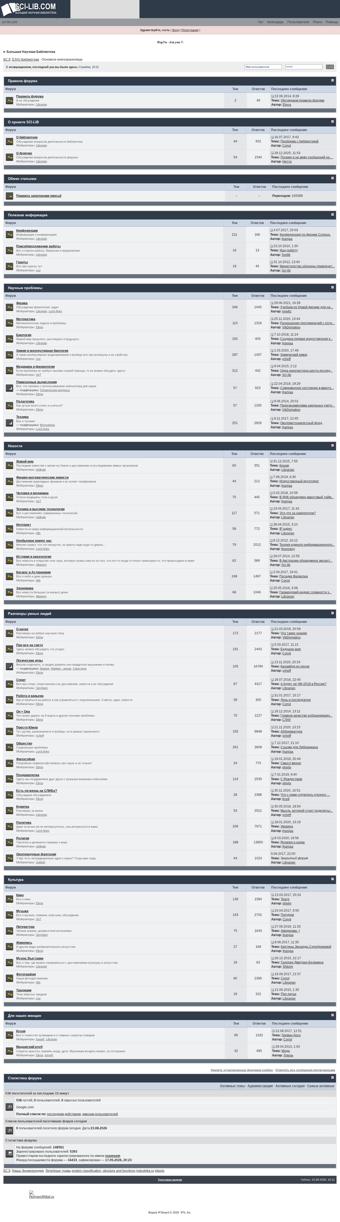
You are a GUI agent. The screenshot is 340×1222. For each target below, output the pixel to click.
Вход (175, 30)
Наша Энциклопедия (28, 1171)
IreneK (40, 1039)
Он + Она (23, 711)
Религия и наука (292, 842)
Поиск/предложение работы (38, 246)
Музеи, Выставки (29, 958)
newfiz (286, 311)
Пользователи (298, 22)
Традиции (23, 990)
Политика (23, 822)
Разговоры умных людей (29, 614)
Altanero (41, 564)
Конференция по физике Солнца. (305, 234)
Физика (22, 303)
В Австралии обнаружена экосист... (305, 561)
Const (286, 145)
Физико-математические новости (42, 477)
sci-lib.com (9, 22)
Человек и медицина (32, 493)
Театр (285, 899)
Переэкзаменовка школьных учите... (307, 405)
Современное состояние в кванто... (307, 388)
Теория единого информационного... (307, 545)
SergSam (42, 688)
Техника (22, 417)
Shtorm (288, 967)
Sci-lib (286, 270)
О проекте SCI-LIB (23, 122)
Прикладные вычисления (36, 382)
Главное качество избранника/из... (306, 715)
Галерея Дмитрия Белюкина (302, 962)
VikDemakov (291, 327)
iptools (159, 1171)
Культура (15, 880)
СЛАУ (286, 720)
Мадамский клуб (29, 1047)
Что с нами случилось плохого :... (305, 795)
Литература (25, 927)
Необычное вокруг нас (34, 541)
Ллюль (288, 1055)
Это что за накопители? (297, 513)
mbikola (41, 469)
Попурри (287, 915)
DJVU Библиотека (25, 59)
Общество (24, 743)
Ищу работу (289, 250)
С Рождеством (291, 779)
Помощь (332, 22)
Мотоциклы (47, 424)
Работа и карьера (30, 696)
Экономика (24, 588)
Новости (15, 446)
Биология (23, 335)
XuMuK (40, 862)
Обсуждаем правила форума (302, 100)
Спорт (21, 680)
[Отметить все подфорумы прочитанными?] (9, 388)
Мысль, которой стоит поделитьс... (306, 811)
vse (38, 270)
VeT (38, 374)
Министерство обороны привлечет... (307, 266)
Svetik (286, 255)
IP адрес (285, 529)
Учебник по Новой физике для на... (306, 307)
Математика (25, 319)
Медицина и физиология (35, 367)
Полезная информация (28, 215)
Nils (38, 533)
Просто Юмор (27, 727)
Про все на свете (29, 645)
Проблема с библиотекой (299, 141)
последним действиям (64, 1114)
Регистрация (189, 30)
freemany (288, 549)
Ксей (286, 799)
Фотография (26, 974)
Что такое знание (293, 633)
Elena (287, 105)
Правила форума (22, 81)
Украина (286, 826)
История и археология (33, 557)
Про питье (288, 994)
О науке (22, 629)
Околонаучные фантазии (36, 854)
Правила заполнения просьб (38, 196)
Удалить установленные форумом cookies (242, 1070)
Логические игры (29, 660)
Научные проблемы (25, 288)
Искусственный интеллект (299, 481)
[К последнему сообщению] (272, 96)
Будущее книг (290, 649)
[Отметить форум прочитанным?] (9, 100)
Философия (25, 759)
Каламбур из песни (294, 666)
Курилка (22, 807)
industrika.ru (145, 1171)
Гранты (22, 262)
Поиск (317, 22)
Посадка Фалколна (293, 576)
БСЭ (6, 59)
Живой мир (24, 461)
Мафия (44, 668)
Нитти (287, 161)
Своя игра (79, 668)
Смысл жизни (290, 763)
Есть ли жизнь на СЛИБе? (36, 791)
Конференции (27, 230)
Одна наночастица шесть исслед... (306, 371)
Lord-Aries (55, 311)
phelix (286, 767)
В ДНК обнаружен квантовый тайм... (306, 497)
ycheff (286, 359)
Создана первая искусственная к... (306, 339)
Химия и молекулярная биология (42, 351)
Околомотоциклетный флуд (301, 423)
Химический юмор (293, 355)
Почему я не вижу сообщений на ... (306, 157)
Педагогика (25, 401)
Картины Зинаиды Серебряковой (306, 947)
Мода (286, 1051)
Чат (261, 22)
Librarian (41, 104)
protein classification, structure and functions (103, 1171)
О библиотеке (27, 137)
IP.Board (163, 1212)
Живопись (24, 943)
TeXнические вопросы (55, 390)
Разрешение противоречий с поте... (307, 323)
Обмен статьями (22, 179)
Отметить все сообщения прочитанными (305, 1070)
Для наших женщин (24, 1016)
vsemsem (112, 1156)
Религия (22, 838)
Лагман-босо (291, 1035)
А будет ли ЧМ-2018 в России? (303, 684)
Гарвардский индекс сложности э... (305, 592)
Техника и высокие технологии (40, 509)
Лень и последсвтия (295, 700)
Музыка (22, 911)
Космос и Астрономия (33, 572)
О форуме (24, 153)
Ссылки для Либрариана (299, 747)
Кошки (284, 465)
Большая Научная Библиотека (31, 52)
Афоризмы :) (290, 931)
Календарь (275, 22)
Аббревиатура (291, 731)
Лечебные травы (58, 1171)
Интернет (23, 525)
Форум (152, 1212)
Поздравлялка (27, 775)
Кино (20, 895)
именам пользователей (100, 1114)
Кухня (21, 1031)
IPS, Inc (186, 1212)
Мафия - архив (61, 668)
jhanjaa (287, 239)
